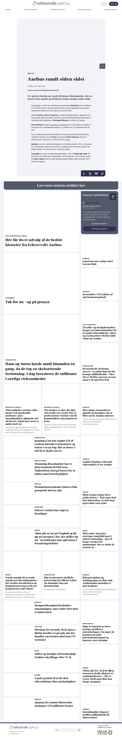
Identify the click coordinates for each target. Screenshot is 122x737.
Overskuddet (35, 105)
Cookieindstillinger (14, 733)
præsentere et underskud (59, 125)
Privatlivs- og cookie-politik (16, 731)
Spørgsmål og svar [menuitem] (111, 9)
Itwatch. (42, 161)
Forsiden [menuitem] (7, 9)
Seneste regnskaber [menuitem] (85, 9)
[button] (96, 173)
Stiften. (67, 149)
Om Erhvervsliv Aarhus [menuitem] (57, 9)
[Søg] (79, 730)
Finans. (67, 140)
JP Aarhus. (81, 120)
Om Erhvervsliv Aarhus (99, 229)
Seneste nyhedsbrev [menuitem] (30, 9)
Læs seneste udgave (99, 224)
